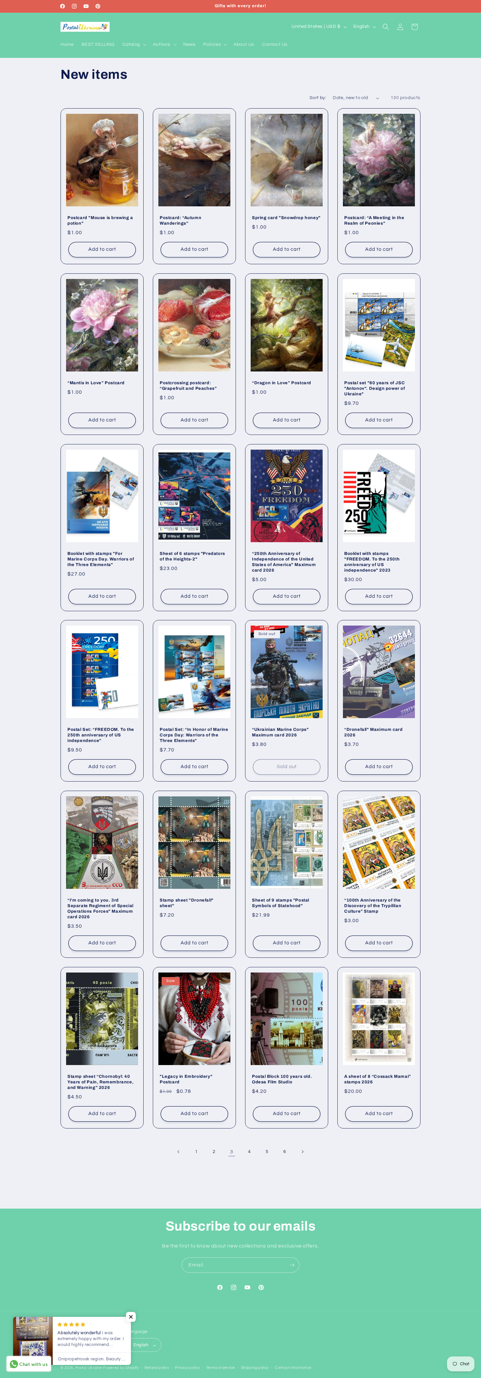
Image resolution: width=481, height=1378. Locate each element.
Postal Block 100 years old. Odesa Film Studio (282, 1079)
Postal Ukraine (88, 1368)
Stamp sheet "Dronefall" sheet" (187, 903)
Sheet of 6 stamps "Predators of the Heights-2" (192, 556)
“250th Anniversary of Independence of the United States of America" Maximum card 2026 (284, 562)
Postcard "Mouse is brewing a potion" (100, 220)
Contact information (293, 1367)
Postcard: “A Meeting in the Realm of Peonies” (374, 220)
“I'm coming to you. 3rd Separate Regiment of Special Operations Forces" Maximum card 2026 (100, 908)
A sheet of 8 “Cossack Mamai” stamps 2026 (377, 1079)
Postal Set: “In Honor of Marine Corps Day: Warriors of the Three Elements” (194, 735)
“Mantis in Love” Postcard (96, 383)
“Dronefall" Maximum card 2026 (373, 732)
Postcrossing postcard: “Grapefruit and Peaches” (188, 386)
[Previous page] (178, 1152)
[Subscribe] (292, 1265)
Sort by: (318, 97)
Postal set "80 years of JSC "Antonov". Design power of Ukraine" (374, 388)
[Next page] (302, 1152)
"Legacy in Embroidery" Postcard (186, 1079)
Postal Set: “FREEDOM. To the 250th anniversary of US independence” (100, 735)
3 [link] (231, 1151)
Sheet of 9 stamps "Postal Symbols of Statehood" (280, 903)
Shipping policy (255, 1367)
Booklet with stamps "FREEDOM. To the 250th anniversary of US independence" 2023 (372, 562)
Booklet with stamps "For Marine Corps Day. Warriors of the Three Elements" (100, 559)
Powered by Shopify (121, 1368)
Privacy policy (187, 1367)
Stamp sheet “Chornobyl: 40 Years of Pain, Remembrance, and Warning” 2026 (100, 1082)
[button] (133, 44)
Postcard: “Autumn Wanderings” (180, 220)
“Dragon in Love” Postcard (281, 383)
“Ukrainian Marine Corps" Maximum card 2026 (280, 732)
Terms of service (220, 1367)
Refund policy (157, 1367)
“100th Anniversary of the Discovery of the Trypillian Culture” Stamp (372, 906)
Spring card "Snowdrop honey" (286, 217)
